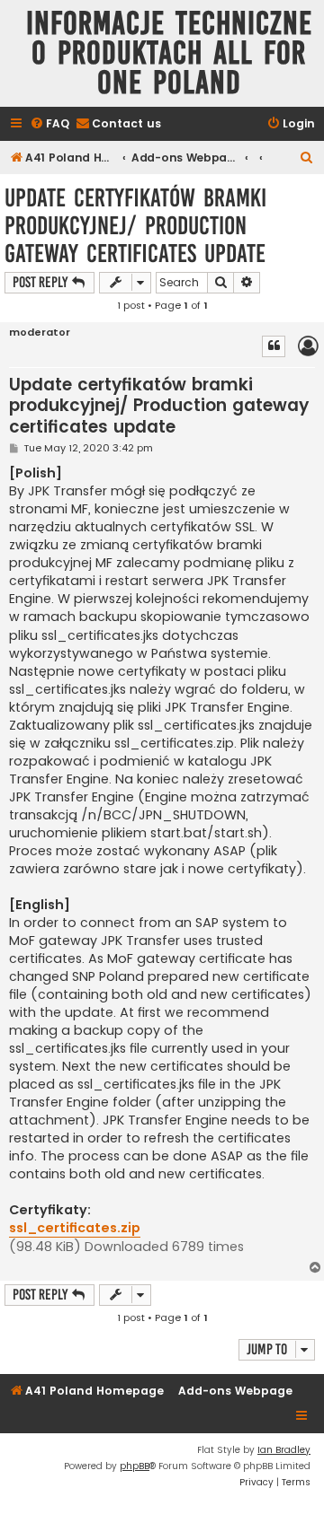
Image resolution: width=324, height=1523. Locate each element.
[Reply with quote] (273, 346)
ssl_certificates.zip (74, 1228)
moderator (39, 332)
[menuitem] (49, 124)
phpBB (134, 1466)
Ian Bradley (283, 1450)
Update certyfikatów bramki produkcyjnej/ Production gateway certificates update (135, 225)
